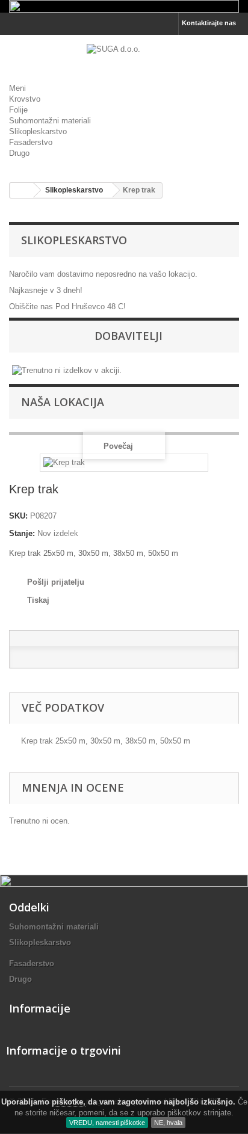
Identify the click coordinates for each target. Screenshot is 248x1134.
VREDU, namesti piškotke (107, 1122)
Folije (18, 109)
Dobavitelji (129, 335)
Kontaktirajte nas (209, 22)
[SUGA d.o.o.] (124, 56)
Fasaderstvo (30, 142)
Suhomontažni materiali (50, 120)
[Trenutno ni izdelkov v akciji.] (67, 369)
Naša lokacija (62, 402)
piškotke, (68, 1101)
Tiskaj (38, 600)
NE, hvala (168, 1122)
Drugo (19, 153)
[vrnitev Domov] (21, 190)
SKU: (18, 515)
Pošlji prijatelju (55, 582)
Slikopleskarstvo (38, 131)
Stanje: (22, 533)
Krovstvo (24, 98)
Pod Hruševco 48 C (89, 306)
